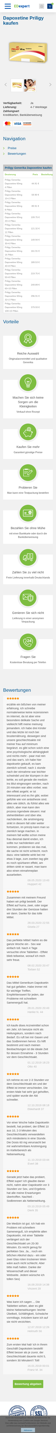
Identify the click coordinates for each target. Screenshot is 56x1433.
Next (50, 84)
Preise (12, 148)
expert (22, 6)
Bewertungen (17, 153)
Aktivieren (28, 1430)
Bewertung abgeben (28, 1384)
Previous (6, 84)
